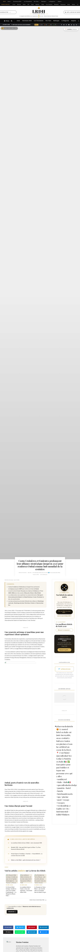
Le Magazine (52, 1)
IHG (28, 4)
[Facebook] (61, 24)
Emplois (59, 1)
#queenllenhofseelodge (66, 785)
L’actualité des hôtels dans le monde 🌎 (40, 572)
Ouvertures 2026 (17, 1)
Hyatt (32, 4)
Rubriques (43, 1)
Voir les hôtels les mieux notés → (64, 612)
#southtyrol (61, 779)
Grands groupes (5, 4)
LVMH (42, 4)
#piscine (64, 797)
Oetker (73, 4)
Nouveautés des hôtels (55, 572)
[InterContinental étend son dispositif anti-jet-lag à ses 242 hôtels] (64, 699)
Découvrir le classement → (64, 630)
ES (45, 24)
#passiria (60, 788)
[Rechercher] (11, 21)
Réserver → (12, 911)
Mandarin (56, 4)
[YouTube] (69, 24)
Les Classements (28, 1)
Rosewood (63, 4)
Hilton (24, 4)
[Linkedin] (74, 24)
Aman (68, 4)
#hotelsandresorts (64, 794)
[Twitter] (64, 24)
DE (50, 24)
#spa (58, 797)
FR (36, 24)
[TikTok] (71, 24)
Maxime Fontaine (22, 572)
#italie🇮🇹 (66, 782)
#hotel (68, 788)
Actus (9, 1)
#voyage (65, 799)
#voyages (60, 802)
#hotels (59, 791)
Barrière (37, 4)
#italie (59, 782)
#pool (58, 799)
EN (41, 24)
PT (54, 24)
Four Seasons (49, 4)
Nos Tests (36, 1)
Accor (13, 4)
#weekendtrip (62, 805)
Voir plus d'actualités (37, 900)
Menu (4, 1)
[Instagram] (66, 24)
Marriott (19, 4)
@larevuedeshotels (64, 726)
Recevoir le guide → (64, 649)
